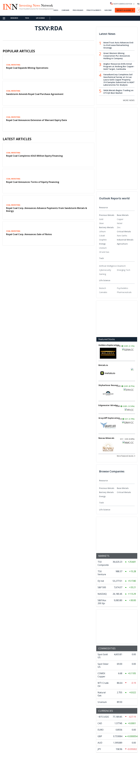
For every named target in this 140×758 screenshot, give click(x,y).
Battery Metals (106, 227)
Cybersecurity (105, 270)
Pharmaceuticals (124, 292)
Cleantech (121, 266)
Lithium (102, 231)
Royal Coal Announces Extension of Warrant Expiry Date (36, 120)
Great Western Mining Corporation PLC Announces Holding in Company (116, 56)
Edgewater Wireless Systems (109, 405)
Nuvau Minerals (106, 438)
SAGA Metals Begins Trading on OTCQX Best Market (118, 91)
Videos (55, 10)
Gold (101, 219)
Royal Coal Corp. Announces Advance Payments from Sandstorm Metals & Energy (46, 209)
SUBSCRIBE (108, 10)
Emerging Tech (123, 270)
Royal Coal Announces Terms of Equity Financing (32, 181)
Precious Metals (106, 215)
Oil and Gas (104, 252)
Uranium (103, 248)
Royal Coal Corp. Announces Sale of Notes (29, 234)
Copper (120, 219)
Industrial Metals (125, 239)
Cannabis (103, 292)
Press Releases (78, 10)
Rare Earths (122, 235)
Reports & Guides (124, 10)
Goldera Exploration (108, 345)
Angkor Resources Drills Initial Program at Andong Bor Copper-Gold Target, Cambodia (118, 66)
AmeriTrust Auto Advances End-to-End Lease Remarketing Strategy (118, 45)
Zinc (119, 227)
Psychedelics (122, 288)
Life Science (40, 18)
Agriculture (122, 243)
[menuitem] (108, 219)
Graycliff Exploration (109, 418)
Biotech (102, 288)
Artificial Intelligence (108, 266)
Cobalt (102, 235)
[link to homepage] (10, 6)
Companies (65, 10)
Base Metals (123, 215)
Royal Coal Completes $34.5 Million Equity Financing (34, 155)
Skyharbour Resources (109, 385)
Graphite (103, 239)
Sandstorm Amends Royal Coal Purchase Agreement (34, 94)
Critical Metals (124, 231)
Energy (102, 243)
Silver (101, 223)
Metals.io (103, 365)
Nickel (119, 223)
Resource (14, 18)
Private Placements (94, 10)
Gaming (102, 274)
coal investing (13, 65)
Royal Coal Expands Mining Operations (27, 67)
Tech (27, 18)
